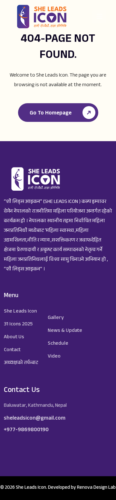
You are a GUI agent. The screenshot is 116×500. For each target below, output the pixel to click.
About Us (14, 337)
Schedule (58, 344)
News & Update (65, 331)
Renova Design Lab (96, 488)
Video (54, 356)
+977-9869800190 (26, 430)
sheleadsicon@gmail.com (34, 418)
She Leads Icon (20, 311)
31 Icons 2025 (18, 324)
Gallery (56, 318)
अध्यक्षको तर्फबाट (21, 363)
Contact (12, 350)
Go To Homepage (51, 113)
